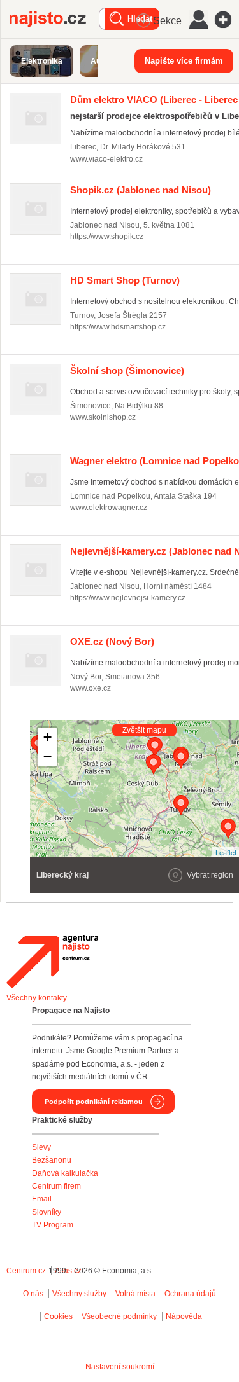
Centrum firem (56, 1186)
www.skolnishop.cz (103, 417)
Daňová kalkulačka (65, 1173)
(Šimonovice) (127, 370)
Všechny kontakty (36, 997)
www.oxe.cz (90, 688)
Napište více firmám (184, 61)
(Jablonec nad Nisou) (140, 189)
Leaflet (225, 852)
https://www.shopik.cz (106, 236)
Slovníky (46, 1212)
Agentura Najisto (52, 961)
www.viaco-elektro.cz (106, 159)
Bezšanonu (51, 1160)
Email (42, 1198)
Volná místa (135, 1293)
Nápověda (184, 1316)
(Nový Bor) (112, 641)
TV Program (52, 1224)
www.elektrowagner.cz (108, 507)
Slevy (41, 1147)
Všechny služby (80, 1293)
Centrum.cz (26, 1270)
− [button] (47, 756)
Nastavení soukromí (119, 1366)
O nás (33, 1293)
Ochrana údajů (190, 1293)
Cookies (58, 1316)
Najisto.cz (54, 19)
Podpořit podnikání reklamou (94, 1101)
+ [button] (47, 737)
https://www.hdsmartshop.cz (118, 326)
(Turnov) (125, 280)
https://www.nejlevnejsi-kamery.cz (127, 597)
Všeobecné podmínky (119, 1316)
